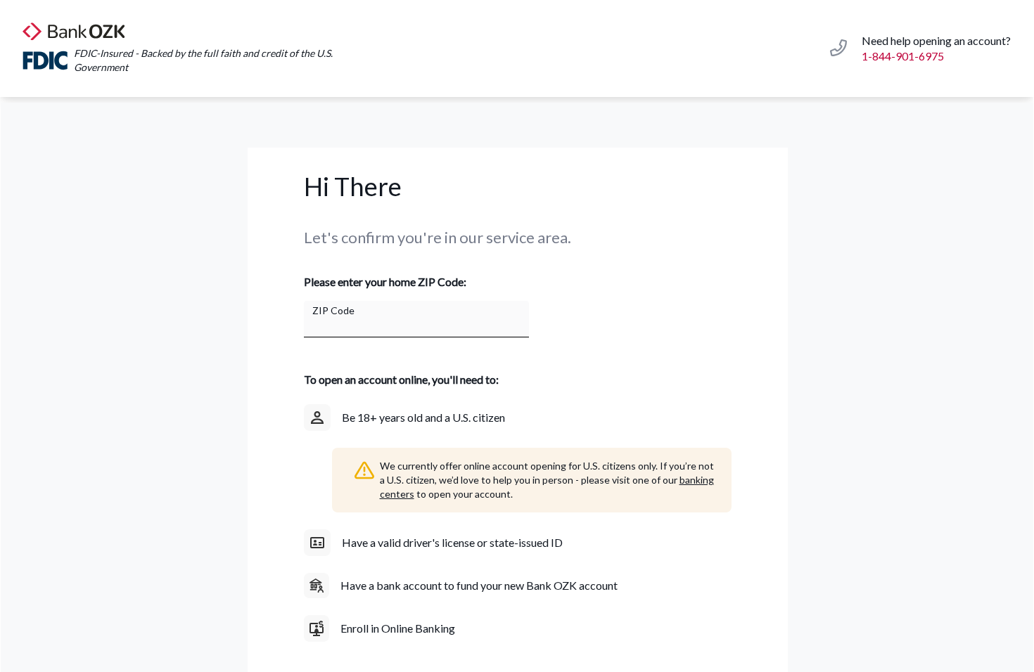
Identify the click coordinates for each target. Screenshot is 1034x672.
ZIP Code (333, 310)
